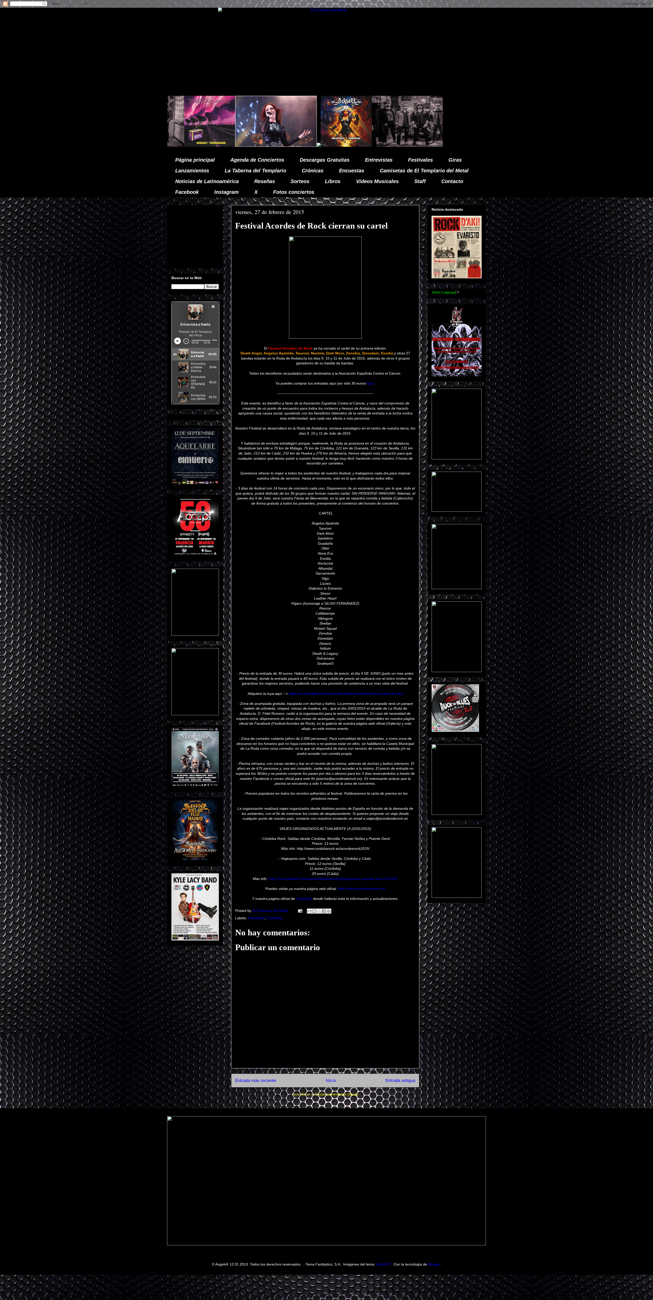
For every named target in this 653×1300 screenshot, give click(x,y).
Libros (333, 181)
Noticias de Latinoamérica (207, 181)
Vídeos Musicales (377, 181)
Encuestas (351, 170)
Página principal (195, 160)
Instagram (226, 192)
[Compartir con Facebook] (323, 911)
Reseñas (264, 181)
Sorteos (300, 181)
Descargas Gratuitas (324, 160)
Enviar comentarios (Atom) (336, 1094)
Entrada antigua (400, 1080)
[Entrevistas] (300, 146)
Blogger (434, 1264)
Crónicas (312, 170)
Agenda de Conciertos (257, 160)
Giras (455, 160)
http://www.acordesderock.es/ (361, 889)
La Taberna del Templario (255, 170)
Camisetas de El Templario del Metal (424, 170)
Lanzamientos (192, 170)
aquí (370, 383)
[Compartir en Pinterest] (328, 911)
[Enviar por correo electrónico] (309, 911)
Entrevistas (379, 160)
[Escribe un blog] (314, 911)
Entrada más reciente (255, 1080)
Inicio (331, 1080)
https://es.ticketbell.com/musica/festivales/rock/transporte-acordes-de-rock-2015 (333, 879)
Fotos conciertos (293, 192)
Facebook (187, 192)
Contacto (452, 181)
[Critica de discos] (223, 146)
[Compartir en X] (319, 911)
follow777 (384, 1264)
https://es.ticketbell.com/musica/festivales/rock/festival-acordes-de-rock (346, 693)
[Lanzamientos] (376, 146)
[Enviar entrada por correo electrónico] (300, 911)
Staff (420, 181)
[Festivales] (196, 146)
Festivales (420, 160)
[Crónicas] (442, 146)
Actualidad (256, 918)
